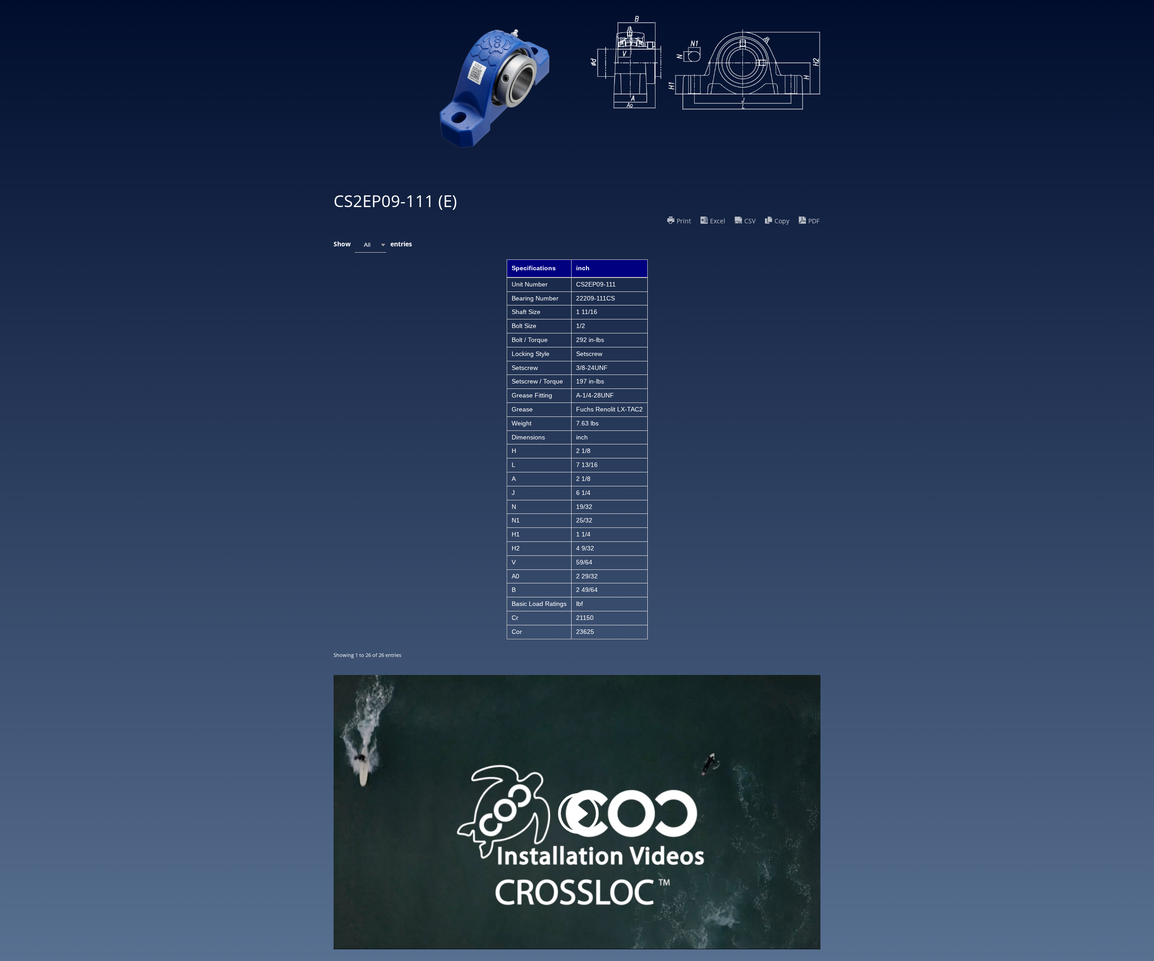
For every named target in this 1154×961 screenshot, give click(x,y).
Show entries (373, 244)
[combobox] (370, 245)
